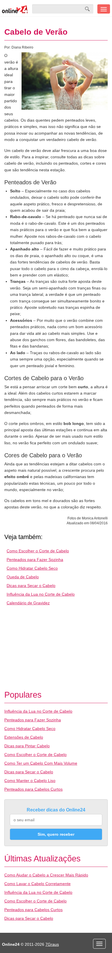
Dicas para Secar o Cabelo (31, 585)
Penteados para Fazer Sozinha (35, 559)
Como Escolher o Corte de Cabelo (38, 551)
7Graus (52, 944)
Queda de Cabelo (23, 577)
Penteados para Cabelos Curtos (33, 789)
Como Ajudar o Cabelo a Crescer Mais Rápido (46, 875)
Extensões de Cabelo (23, 737)
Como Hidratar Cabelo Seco (32, 568)
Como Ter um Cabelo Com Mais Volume (40, 763)
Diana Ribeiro (22, 47)
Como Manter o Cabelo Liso (29, 780)
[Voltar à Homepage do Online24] (15, 9)
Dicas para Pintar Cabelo (27, 746)
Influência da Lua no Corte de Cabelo (41, 594)
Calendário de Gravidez (28, 603)
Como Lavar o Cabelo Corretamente (37, 883)
